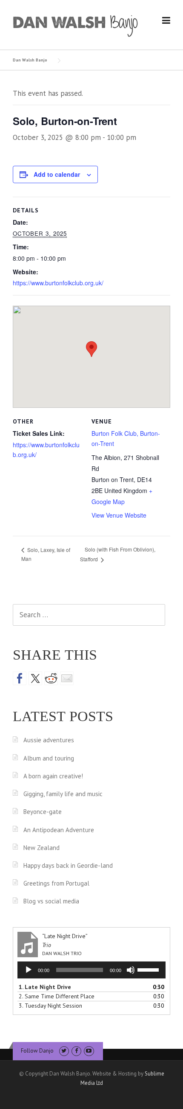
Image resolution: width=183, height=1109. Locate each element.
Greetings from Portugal (56, 883)
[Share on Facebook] (19, 678)
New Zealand (41, 848)
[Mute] (130, 970)
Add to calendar (57, 174)
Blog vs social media (51, 901)
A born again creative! (53, 776)
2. (56, 996)
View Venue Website (119, 515)
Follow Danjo (37, 1050)
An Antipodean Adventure (58, 830)
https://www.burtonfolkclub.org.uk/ (58, 283)
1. (45, 987)
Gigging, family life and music (63, 794)
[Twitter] (64, 1050)
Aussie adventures (48, 740)
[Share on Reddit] (51, 678)
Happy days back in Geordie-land (68, 865)
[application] (91, 969)
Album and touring (48, 758)
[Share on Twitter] (35, 678)
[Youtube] (89, 1050)
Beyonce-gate (42, 812)
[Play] (28, 970)
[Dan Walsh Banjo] (76, 25)
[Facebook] (76, 1050)
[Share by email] (67, 678)
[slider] (149, 969)
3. (50, 1005)
